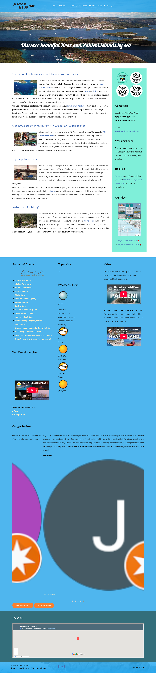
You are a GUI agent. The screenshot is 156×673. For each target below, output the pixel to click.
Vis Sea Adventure (23, 284)
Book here (119, 176)
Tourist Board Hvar (23, 280)
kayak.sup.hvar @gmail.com (127, 131)
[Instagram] (63, 667)
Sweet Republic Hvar (24, 313)
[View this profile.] (78, 525)
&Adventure (20, 306)
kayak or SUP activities (76, 106)
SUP (94, 91)
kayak (87, 91)
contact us (51, 191)
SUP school (120, 183)
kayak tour (137, 180)
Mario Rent (20, 295)
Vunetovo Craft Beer (24, 317)
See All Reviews (23, 605)
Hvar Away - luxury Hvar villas (28, 332)
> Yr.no (15, 411)
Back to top (137, 667)
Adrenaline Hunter (23, 288)
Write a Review (44, 605)
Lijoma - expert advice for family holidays (33, 328)
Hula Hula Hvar (21, 291)
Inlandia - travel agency (25, 299)
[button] (3, 29)
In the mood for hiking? (26, 207)
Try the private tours (24, 159)
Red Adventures (22, 302)
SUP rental (127, 180)
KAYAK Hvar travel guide (26, 310)
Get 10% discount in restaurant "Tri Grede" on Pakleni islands (48, 125)
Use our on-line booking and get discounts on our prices (45, 74)
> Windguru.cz (18, 415)
